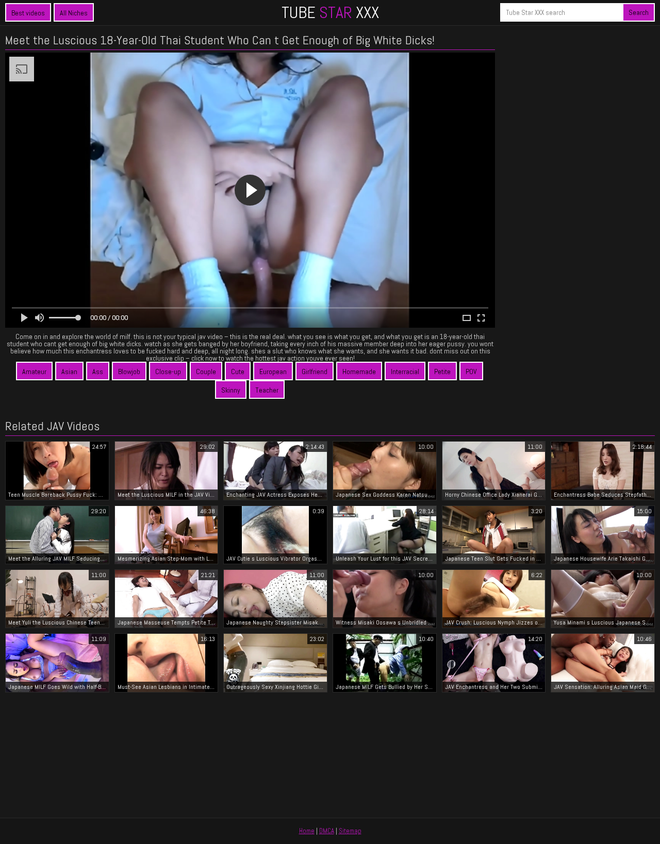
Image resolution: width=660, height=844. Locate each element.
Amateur (34, 371)
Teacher (266, 390)
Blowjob (129, 371)
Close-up (168, 371)
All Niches (74, 13)
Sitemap (350, 830)
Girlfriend (314, 371)
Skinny (230, 390)
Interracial (405, 371)
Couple (206, 371)
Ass (97, 371)
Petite (442, 371)
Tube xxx (330, 12)
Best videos (28, 13)
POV (471, 371)
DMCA (326, 830)
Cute (237, 371)
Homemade (359, 371)
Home (307, 830)
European (273, 371)
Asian (69, 371)
